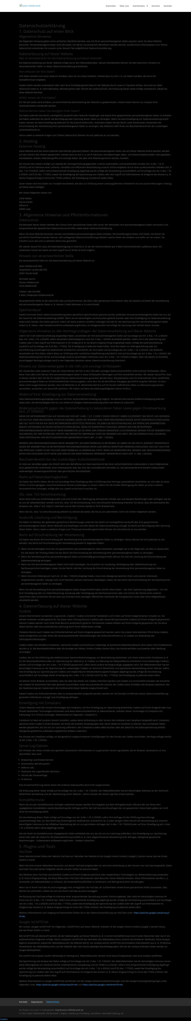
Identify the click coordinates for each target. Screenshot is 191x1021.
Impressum (37, 1001)
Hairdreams (139, 6)
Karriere (156, 6)
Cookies (4, 1019)
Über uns (124, 6)
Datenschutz (52, 1001)
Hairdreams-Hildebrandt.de (69, 1009)
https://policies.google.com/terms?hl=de (103, 984)
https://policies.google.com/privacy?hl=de (56, 984)
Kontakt (168, 6)
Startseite (111, 6)
